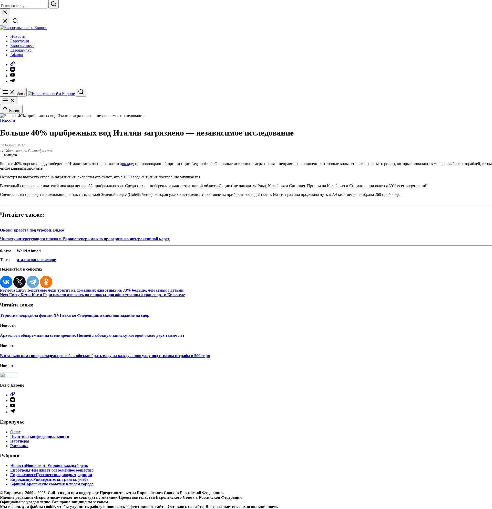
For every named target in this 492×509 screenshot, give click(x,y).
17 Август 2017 (12, 144)
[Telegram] (33, 282)
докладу (127, 163)
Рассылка (19, 446)
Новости (17, 36)
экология (38, 259)
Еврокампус (21, 50)
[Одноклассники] (46, 282)
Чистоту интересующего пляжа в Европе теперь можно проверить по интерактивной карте (85, 239)
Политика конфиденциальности (39, 436)
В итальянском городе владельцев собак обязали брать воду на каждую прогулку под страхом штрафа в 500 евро (105, 355)
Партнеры (19, 441)
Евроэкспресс (22, 45)
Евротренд (19, 41)
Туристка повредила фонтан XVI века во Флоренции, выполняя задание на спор (74, 315)
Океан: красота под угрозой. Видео (32, 230)
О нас (15, 432)
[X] (19, 282)
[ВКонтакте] (6, 282)
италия (23, 259)
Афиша (16, 55)
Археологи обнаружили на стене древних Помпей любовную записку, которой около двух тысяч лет (92, 335)
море (51, 259)
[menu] (8, 101)
